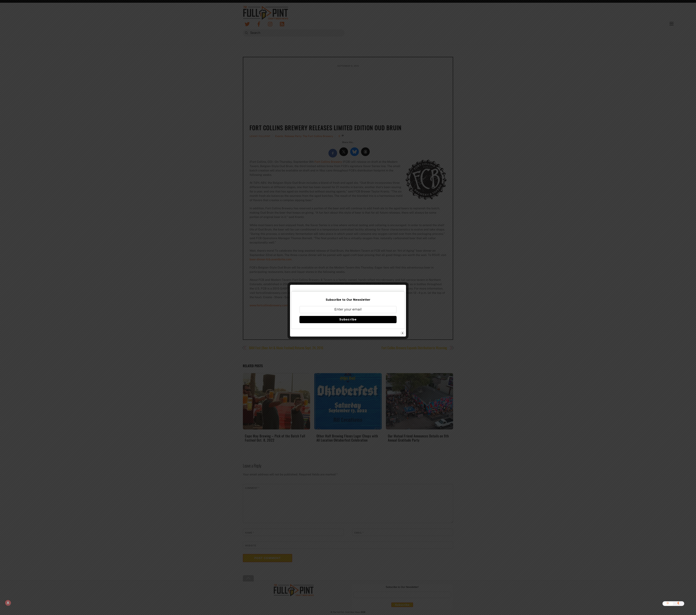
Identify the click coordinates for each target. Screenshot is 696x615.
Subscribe (348, 319)
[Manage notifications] (8, 603)
